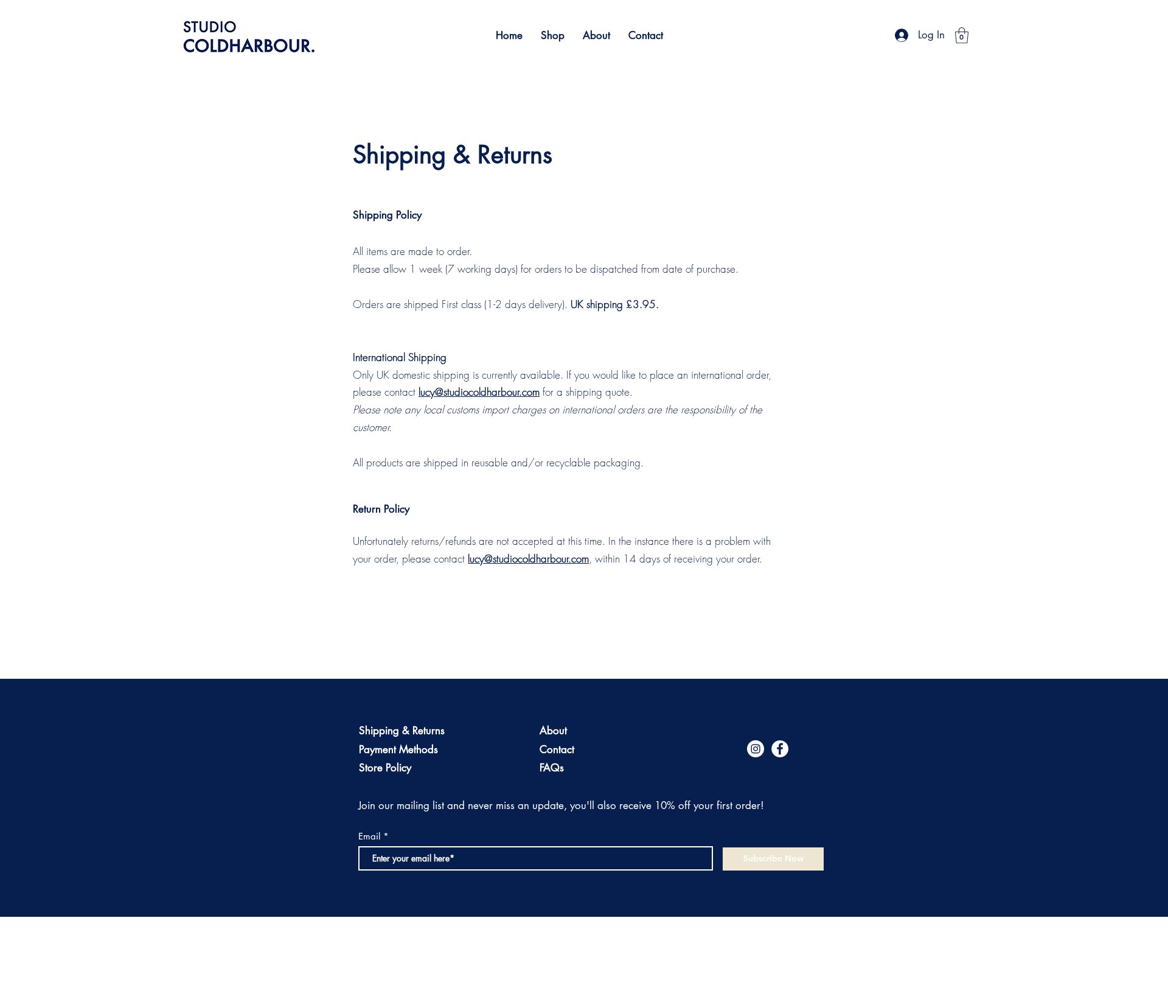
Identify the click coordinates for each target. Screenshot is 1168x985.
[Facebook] (779, 748)
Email (369, 836)
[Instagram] (755, 748)
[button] (961, 35)
